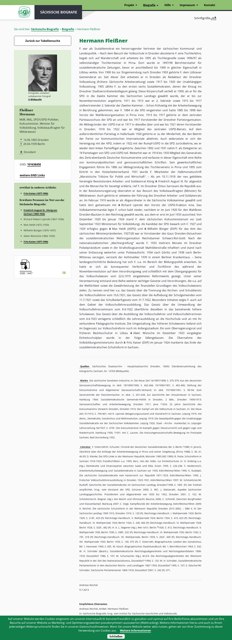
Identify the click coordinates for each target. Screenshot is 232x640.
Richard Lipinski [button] (131, 205)
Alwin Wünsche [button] (143, 333)
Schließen (116, 636)
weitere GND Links (32, 175)
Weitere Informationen (135, 630)
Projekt (129, 5)
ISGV (24, 12)
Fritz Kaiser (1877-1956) (36, 193)
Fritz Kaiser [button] (134, 342)
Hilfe (167, 5)
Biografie (68, 29)
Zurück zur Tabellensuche (42, 41)
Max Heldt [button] (119, 229)
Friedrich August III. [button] (170, 181)
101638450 (34, 164)
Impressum (187, 5)
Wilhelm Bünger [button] (158, 229)
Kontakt (209, 5)
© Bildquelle (35, 99)
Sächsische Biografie (45, 29)
